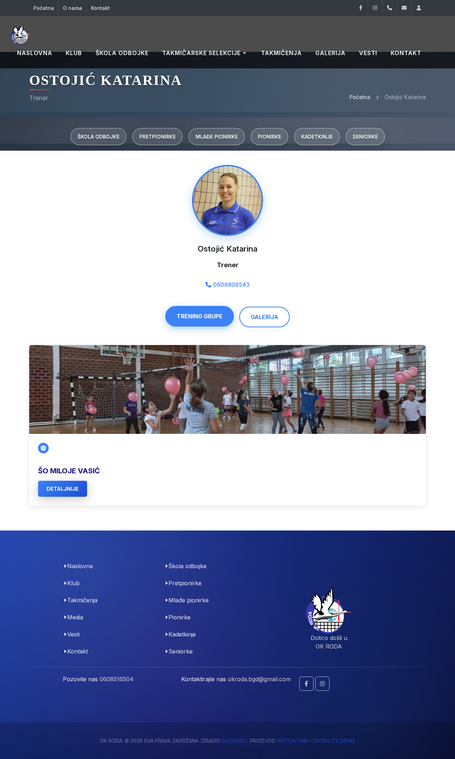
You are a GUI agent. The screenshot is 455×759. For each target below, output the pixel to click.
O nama (72, 8)
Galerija (264, 317)
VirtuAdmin (292, 741)
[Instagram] (375, 8)
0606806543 (231, 284)
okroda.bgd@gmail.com (259, 679)
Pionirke (269, 137)
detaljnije (63, 489)
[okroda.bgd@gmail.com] (404, 8)
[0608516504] (389, 8)
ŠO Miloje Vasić (69, 471)
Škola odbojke (98, 137)
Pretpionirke (157, 137)
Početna (43, 8)
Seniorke (365, 137)
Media (75, 617)
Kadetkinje (317, 137)
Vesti (73, 634)
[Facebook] (360, 8)
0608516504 (117, 679)
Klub (73, 583)
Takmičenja (82, 600)
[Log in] (419, 8)
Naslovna (80, 566)
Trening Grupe (200, 316)
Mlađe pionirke (217, 137)
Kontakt (100, 8)
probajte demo (333, 741)
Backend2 (234, 741)
